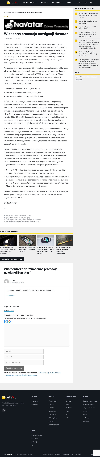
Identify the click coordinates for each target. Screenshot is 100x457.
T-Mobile (69, 408)
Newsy (32, 3)
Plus (67, 411)
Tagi (71, 454)
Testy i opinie (53, 401)
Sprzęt (43, 3)
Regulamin (65, 454)
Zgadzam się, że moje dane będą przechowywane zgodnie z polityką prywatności (25, 318)
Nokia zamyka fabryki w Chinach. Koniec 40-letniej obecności (88, 54)
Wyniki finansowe (88, 404)
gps (7, 218)
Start (25, 3)
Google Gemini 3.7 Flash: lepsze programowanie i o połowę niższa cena (87, 34)
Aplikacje (34, 442)
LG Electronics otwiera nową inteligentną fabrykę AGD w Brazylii (88, 15)
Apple (16, 12)
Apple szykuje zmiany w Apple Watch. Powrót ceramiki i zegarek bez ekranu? (45, 250)
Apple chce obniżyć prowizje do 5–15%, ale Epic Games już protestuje (8, 250)
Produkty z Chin (54, 425)
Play (67, 404)
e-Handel (86, 418)
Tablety (51, 408)
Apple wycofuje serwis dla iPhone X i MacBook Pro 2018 (27, 249)
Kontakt (50, 454)
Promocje (35, 401)
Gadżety (51, 421)
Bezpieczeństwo (37, 435)
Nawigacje (22, 215)
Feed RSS (78, 454)
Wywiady (86, 411)
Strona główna (8, 12)
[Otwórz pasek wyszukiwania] (91, 3)
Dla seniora (52, 411)
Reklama (86, 421)
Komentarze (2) (9, 310)
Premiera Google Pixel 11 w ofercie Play (88, 28)
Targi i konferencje (89, 408)
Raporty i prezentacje (90, 401)
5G (67, 414)
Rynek (69, 3)
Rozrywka (35, 438)
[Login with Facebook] (6, 321)
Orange (68, 401)
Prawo (85, 414)
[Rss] (4, 410)
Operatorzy (56, 3)
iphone (11, 218)
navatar (21, 218)
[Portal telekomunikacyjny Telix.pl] (9, 398)
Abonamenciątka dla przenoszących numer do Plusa (22, 221)
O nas (45, 454)
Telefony (51, 404)
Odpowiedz (10, 295)
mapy (16, 218)
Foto (33, 445)
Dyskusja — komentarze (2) (12, 259)
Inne (78, 3)
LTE (67, 418)
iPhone (16, 215)
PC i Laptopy (53, 418)
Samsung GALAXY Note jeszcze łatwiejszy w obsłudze (23, 219)
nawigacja (27, 218)
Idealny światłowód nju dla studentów (88, 22)
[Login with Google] (9, 321)
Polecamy (35, 404)
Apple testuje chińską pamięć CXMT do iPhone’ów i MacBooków (63, 250)
